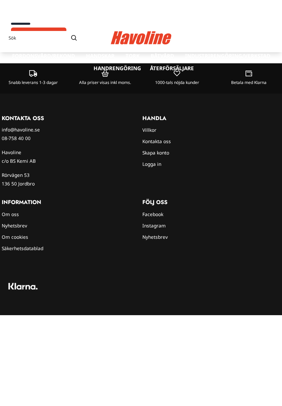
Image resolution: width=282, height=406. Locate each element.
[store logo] (141, 38)
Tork (133, 55)
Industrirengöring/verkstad (227, 55)
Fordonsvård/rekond (43, 55)
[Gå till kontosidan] (257, 37)
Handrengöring (117, 68)
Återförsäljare (172, 68)
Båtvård (162, 55)
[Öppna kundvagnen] (270, 37)
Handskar (100, 55)
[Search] (74, 38)
